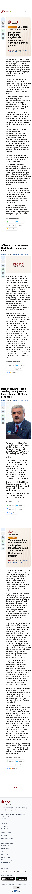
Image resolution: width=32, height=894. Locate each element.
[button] (3, 19)
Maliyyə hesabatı (5, 848)
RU (19, 891)
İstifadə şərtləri (5, 855)
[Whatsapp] (2, 871)
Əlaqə (2, 840)
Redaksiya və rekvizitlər (7, 838)
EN (13, 891)
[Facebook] (6, 871)
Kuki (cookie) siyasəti (6, 862)
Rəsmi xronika (5, 829)
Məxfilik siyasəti (5, 857)
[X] (10, 871)
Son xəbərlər (4, 826)
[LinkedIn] (21, 871)
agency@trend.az (5, 818)
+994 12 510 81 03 (5, 816)
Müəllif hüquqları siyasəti (7, 860)
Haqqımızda (4, 835)
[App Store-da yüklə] (8, 879)
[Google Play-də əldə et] (21, 879)
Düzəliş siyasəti (5, 845)
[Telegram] (17, 871)
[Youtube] (14, 871)
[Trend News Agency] (6, 802)
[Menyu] (29, 11)
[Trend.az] (6, 11)
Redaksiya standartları (7, 843)
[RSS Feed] (25, 871)
